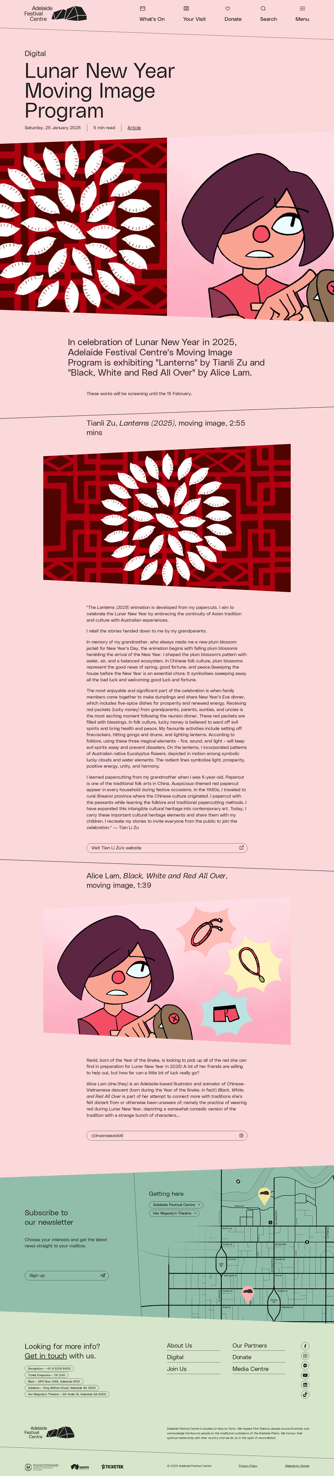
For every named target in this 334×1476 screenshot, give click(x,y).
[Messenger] (305, 1365)
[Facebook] (305, 1346)
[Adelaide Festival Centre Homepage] (56, 13)
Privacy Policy (248, 1466)
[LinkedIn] (305, 1385)
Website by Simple (297, 1466)
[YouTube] (305, 1375)
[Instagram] (305, 1356)
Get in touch (46, 1356)
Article (134, 128)
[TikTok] (305, 1394)
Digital (35, 54)
